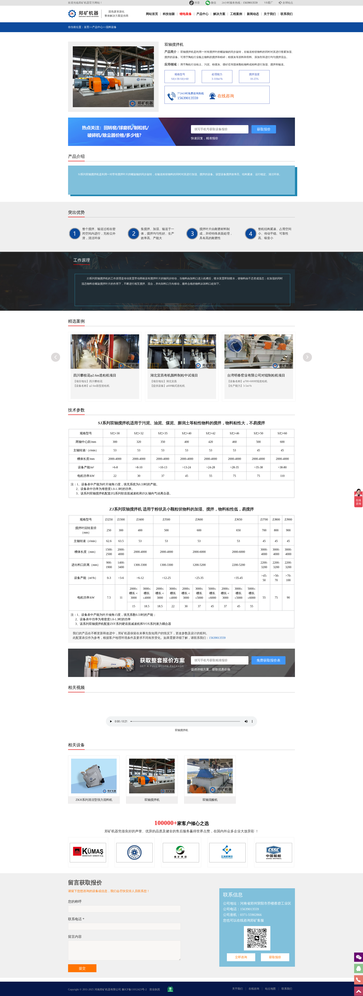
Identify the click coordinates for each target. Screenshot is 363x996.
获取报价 (264, 129)
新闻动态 (253, 13)
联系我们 (287, 13)
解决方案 (219, 13)
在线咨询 (225, 96)
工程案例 (236, 13)
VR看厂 (268, 2)
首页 (86, 27)
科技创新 (169, 13)
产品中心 (202, 13)
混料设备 (111, 27)
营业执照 (154, 989)
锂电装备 (186, 13)
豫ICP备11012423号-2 (134, 989)
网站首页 (152, 13)
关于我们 (270, 13)
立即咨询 (241, 957)
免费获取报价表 (268, 660)
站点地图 (270, 988)
